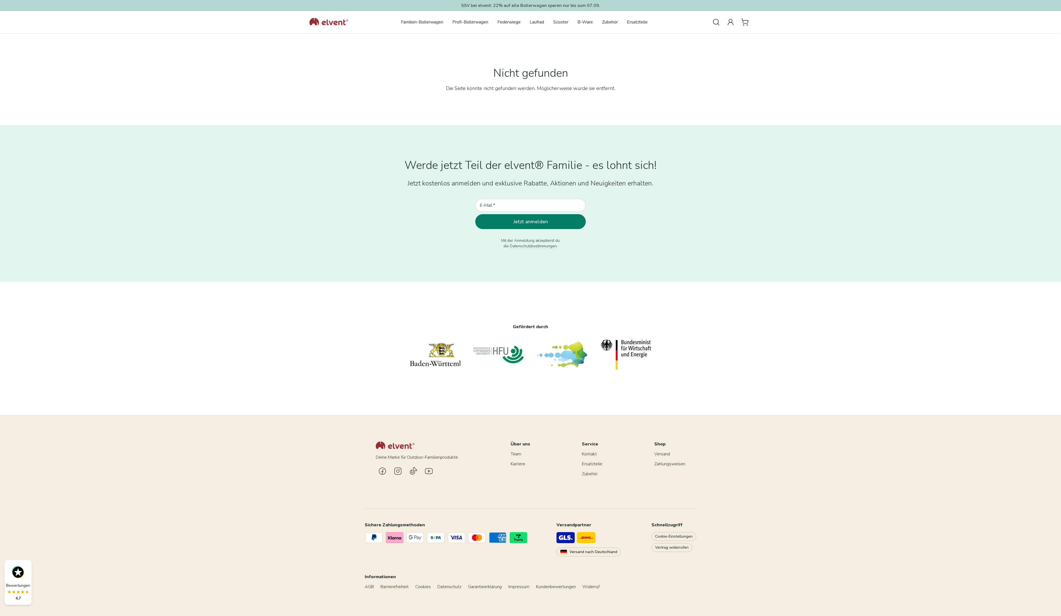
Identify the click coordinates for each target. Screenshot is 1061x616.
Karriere (518, 464)
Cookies (423, 587)
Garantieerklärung (485, 587)
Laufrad (537, 22)
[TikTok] (413, 471)
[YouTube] (428, 471)
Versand (662, 454)
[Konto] (730, 22)
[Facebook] (382, 471)
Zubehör (610, 22)
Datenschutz (449, 587)
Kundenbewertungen (556, 587)
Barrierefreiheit (394, 587)
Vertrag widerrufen (672, 547)
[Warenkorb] (745, 22)
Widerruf (591, 587)
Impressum (518, 587)
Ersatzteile (637, 22)
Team (516, 454)
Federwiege (509, 22)
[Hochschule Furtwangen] (498, 354)
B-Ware (585, 22)
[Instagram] (398, 471)
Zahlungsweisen (669, 464)
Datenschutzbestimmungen (533, 246)
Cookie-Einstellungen (674, 536)
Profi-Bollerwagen (470, 22)
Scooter (560, 22)
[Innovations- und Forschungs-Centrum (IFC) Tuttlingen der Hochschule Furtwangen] (562, 354)
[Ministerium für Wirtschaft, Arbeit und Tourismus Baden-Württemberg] (435, 354)
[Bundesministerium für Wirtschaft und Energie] (625, 354)
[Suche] (716, 22)
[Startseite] (328, 22)
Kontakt (589, 454)
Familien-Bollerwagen (422, 22)
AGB (369, 587)
